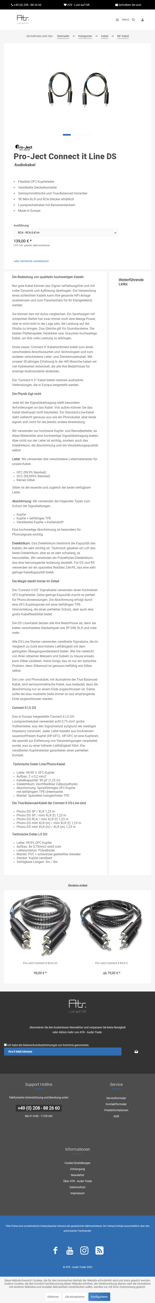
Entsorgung (77, 1169)
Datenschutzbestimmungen (40, 1045)
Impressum (77, 1193)
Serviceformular (116, 1098)
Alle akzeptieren (75, 1296)
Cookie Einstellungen (77, 1163)
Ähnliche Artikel (77, 885)
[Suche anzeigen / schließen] (134, 20)
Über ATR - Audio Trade (77, 1181)
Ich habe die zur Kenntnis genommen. (48, 1045)
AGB (116, 1116)
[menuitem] (121, 20)
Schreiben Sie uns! (129, 4)
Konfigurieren (99, 1296)
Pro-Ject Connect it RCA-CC (40, 963)
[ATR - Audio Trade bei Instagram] (84, 1251)
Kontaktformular (116, 1104)
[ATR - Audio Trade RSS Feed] (99, 1251)
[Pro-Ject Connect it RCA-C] (111, 925)
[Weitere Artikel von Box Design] (24, 147)
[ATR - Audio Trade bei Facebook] (55, 1251)
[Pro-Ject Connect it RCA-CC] (40, 925)
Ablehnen (53, 1296)
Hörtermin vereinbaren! (34, 261)
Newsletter (77, 1175)
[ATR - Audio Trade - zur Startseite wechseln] (23, 20)
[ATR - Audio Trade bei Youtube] (69, 1251)
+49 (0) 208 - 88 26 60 (39, 1108)
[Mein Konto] (142, 20)
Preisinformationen (116, 1110)
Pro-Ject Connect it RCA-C (111, 963)
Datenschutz (78, 1187)
